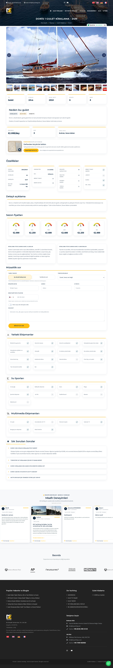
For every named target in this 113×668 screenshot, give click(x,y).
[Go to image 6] (46, 88)
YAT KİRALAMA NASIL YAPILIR (76, 604)
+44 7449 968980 (80, 643)
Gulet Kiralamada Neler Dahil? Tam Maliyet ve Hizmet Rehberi (24, 607)
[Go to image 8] (61, 88)
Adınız (43, 284)
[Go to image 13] (98, 88)
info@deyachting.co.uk (75, 640)
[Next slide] (104, 55)
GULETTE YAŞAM (72, 598)
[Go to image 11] (83, 88)
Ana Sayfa (44, 23)
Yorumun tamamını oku (38, 538)
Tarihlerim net (44, 277)
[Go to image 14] (106, 88)
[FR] (105, 3)
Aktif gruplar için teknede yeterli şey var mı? (25, 477)
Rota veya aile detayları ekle (21, 305)
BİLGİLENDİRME (91, 11)
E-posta (76, 284)
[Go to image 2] (17, 88)
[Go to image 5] (39, 88)
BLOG (99, 11)
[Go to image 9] (69, 88)
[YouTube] (67, 3)
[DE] (101, 3)
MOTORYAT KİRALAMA (71, 11)
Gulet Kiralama (61, 23)
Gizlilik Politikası (91, 662)
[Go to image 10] (76, 88)
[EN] (97, 3)
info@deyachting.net (75, 626)
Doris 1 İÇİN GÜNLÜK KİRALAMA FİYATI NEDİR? (23, 448)
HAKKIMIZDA (71, 595)
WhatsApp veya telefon (15, 293)
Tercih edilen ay (63, 273)
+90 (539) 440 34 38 (81, 629)
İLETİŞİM (105, 11)
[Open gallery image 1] (56, 55)
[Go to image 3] (24, 88)
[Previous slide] (9, 55)
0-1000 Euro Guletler (99, 595)
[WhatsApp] (108, 663)
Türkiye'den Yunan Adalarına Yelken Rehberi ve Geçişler (22, 604)
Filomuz (51, 23)
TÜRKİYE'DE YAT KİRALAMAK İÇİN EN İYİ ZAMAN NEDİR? (26, 460)
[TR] (93, 3)
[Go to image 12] (91, 88)
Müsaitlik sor (19, 326)
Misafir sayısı (12, 284)
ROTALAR (82, 11)
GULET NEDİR (72, 601)
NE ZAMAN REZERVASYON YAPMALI (78, 607)
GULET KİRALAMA (57, 11)
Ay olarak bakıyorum (20, 277)
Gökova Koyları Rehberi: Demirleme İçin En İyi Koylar (22, 601)
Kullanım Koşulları (102, 662)
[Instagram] (64, 3)
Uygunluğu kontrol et (31, 150)
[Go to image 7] (54, 88)
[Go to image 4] (31, 88)
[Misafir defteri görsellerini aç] (15, 146)
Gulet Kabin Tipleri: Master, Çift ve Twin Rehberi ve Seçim (23, 595)
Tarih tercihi (12, 273)
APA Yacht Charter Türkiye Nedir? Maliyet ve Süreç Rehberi (24, 598)
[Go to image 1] (9, 88)
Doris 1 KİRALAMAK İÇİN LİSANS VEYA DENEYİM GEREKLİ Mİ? (27, 466)
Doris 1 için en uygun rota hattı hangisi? (23, 471)
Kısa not (11, 308)
